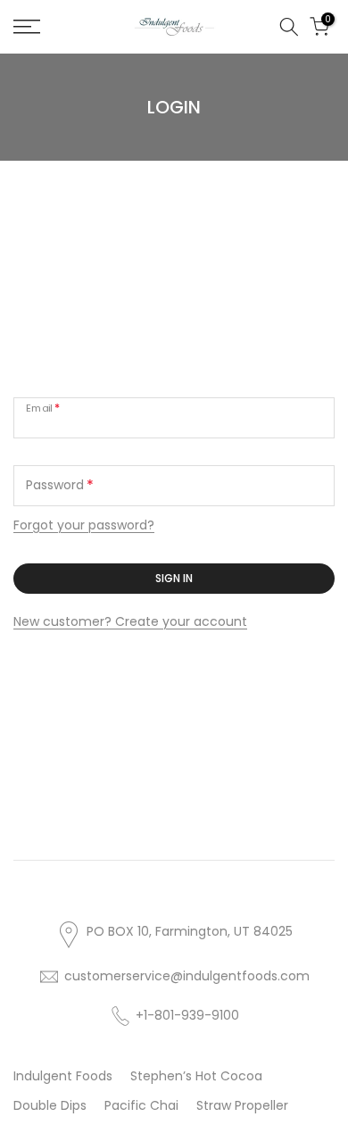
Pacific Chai (141, 1105)
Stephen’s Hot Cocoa (196, 1076)
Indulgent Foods (62, 1076)
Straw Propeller (242, 1105)
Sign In (174, 578)
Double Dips (50, 1105)
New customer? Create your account (130, 621)
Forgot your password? (83, 525)
